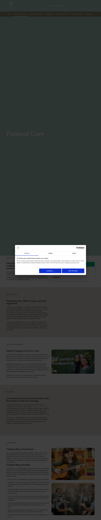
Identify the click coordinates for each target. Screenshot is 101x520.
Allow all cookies (73, 270)
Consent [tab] (26, 253)
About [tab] (74, 253)
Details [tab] (50, 253)
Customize (49, 270)
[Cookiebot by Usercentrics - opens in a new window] (77, 248)
